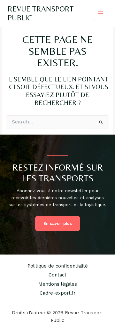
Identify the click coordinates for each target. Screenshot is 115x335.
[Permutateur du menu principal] (101, 13)
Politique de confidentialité (57, 266)
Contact (57, 275)
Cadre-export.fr (57, 293)
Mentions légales (57, 284)
